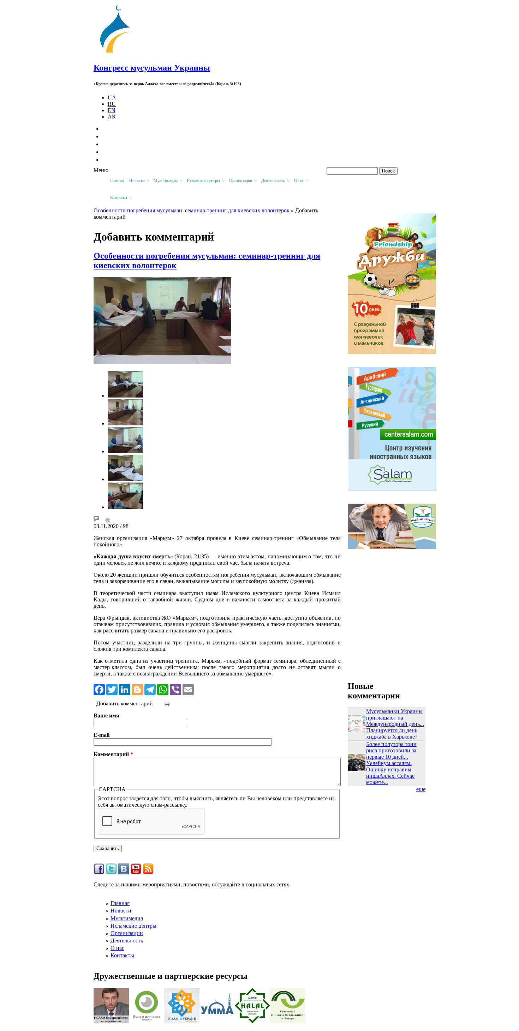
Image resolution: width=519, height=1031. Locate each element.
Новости (121, 911)
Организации (127, 933)
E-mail (101, 735)
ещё (420, 789)
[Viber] (175, 689)
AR (112, 117)
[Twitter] (112, 689)
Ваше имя (106, 715)
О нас (117, 948)
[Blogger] (137, 689)
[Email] (188, 689)
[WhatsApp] (162, 689)
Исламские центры (133, 926)
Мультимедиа (127, 918)
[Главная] (119, 53)
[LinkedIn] (124, 689)
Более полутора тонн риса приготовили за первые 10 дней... (391, 750)
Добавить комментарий (124, 703)
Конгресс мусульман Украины (152, 67)
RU (112, 104)
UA (112, 98)
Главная (117, 180)
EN (111, 110)
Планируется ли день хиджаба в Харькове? (391, 733)
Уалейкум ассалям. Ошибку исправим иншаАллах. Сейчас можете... (390, 772)
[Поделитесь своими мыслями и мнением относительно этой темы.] (96, 520)
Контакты (122, 955)
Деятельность (127, 941)
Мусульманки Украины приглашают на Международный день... (395, 717)
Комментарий (113, 754)
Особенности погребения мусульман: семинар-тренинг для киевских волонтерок (192, 210)
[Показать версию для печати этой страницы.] (108, 520)
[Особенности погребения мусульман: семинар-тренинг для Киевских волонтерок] (125, 396)
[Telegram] (150, 689)
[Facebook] (99, 689)
